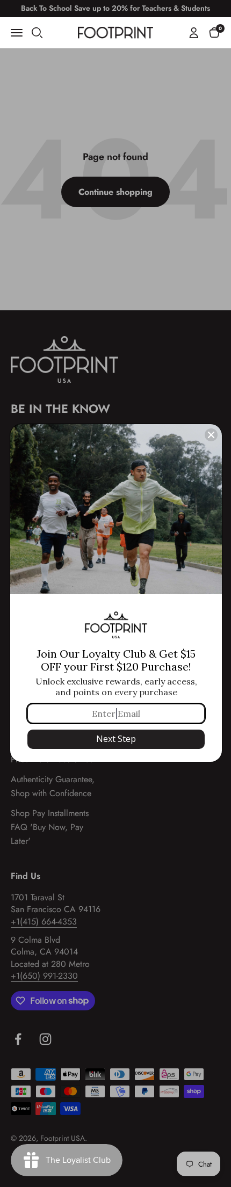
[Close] (211, 434)
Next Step (116, 739)
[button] (214, 32)
